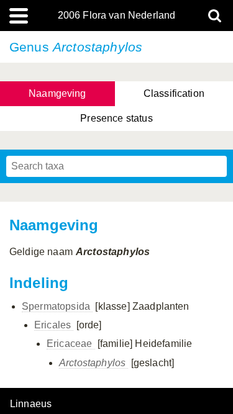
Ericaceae (71, 343)
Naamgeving (57, 93)
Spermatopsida (57, 306)
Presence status (116, 118)
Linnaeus (31, 404)
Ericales (53, 325)
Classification (174, 93)
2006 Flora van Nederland (117, 15)
